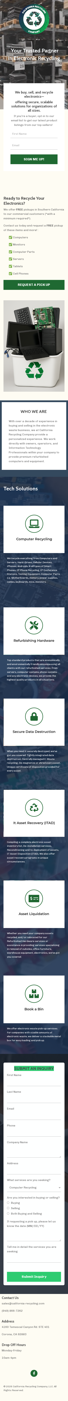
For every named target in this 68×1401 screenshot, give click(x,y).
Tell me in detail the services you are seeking (31, 1249)
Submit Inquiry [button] (34, 1277)
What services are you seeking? (28, 1180)
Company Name (17, 1142)
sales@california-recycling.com (23, 1303)
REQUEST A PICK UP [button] (34, 285)
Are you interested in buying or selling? (33, 1197)
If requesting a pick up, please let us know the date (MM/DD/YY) (31, 1224)
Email (10, 1108)
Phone (11, 1125)
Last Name (14, 1091)
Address (12, 1163)
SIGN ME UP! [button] (34, 159)
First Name (14, 1075)
